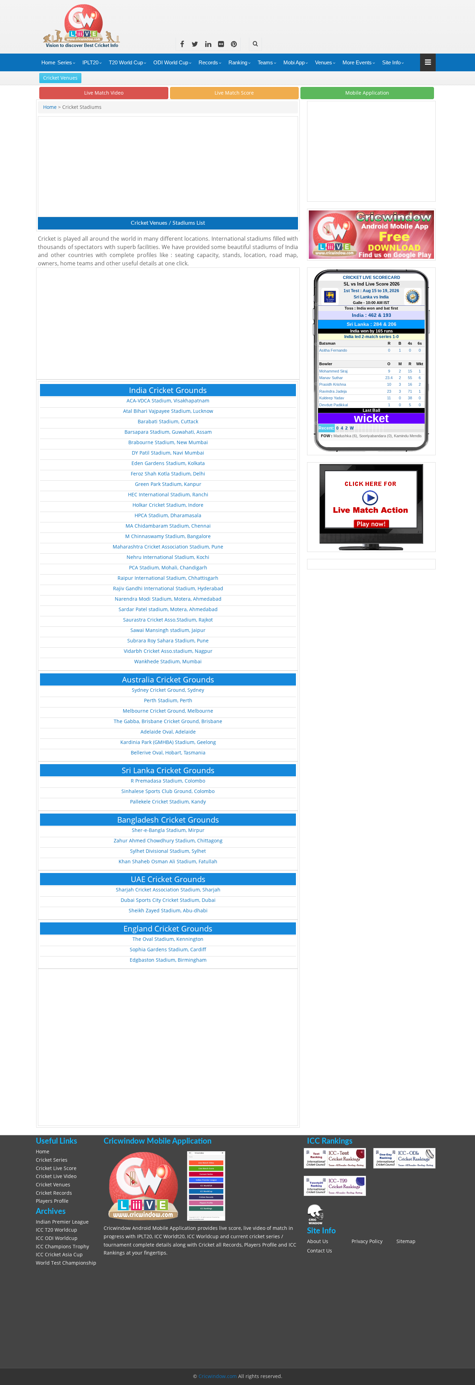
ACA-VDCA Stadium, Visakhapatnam (168, 401)
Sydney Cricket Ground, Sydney (168, 690)
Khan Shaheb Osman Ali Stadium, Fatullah (168, 861)
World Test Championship (66, 1263)
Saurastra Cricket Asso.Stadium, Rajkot (168, 620)
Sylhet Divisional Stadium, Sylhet (168, 851)
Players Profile (52, 1201)
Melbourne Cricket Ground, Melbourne (168, 711)
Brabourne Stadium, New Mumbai (168, 442)
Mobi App (294, 62)
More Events (357, 62)
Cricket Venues (60, 77)
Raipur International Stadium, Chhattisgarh (168, 578)
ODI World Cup (170, 62)
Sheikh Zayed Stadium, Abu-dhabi (168, 910)
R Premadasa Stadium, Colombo (168, 781)
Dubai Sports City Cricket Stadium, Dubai (168, 900)
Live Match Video (103, 92)
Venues (323, 62)
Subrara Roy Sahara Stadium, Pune (168, 641)
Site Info (391, 62)
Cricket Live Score (56, 1168)
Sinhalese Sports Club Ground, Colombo (168, 791)
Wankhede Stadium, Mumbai (168, 661)
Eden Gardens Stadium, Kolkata (168, 463)
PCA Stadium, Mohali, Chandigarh (168, 568)
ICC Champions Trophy (62, 1246)
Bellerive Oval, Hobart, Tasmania (168, 753)
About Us (317, 1241)
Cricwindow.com (218, 1376)
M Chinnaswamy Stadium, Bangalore (168, 536)
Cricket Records (54, 1193)
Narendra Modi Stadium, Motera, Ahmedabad (168, 599)
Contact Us (319, 1251)
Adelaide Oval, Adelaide (168, 732)
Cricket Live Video (56, 1176)
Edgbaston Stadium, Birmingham (168, 960)
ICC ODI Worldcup (57, 1238)
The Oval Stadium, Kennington (167, 939)
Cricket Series (51, 1160)
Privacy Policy (367, 1241)
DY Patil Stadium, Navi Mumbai (168, 453)
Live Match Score (234, 92)
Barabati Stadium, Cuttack (168, 421)
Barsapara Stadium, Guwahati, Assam (168, 432)
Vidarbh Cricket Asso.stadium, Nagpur (168, 651)
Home (48, 62)
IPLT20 (90, 62)
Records (208, 62)
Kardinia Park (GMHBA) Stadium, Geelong (168, 742)
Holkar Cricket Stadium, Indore (167, 505)
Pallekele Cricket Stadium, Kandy (168, 802)
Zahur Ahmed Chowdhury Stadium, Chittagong (168, 841)
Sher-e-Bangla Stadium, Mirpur (168, 830)
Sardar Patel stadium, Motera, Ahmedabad (168, 609)
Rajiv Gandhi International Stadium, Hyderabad (168, 588)
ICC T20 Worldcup (56, 1230)
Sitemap (406, 1241)
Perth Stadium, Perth (168, 700)
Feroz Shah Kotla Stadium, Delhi (168, 474)
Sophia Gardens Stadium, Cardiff (168, 949)
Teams (265, 62)
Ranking (237, 62)
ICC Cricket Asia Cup (59, 1254)
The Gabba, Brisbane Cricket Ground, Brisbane (168, 721)
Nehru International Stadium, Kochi (168, 557)
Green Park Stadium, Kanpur (168, 484)
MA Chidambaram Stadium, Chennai (168, 526)
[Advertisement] (309, 15)
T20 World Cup (126, 62)
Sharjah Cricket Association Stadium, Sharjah (168, 890)
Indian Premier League (62, 1222)
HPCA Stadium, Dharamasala (168, 515)
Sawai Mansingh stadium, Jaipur (168, 630)
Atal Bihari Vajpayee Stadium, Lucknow (168, 411)
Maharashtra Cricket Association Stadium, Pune (168, 547)
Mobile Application (367, 92)
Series (64, 62)
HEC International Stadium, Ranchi (168, 494)
